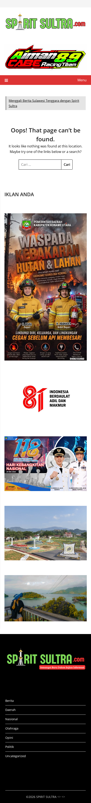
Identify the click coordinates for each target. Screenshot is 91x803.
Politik (9, 747)
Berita (9, 701)
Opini (9, 738)
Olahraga (11, 728)
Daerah (10, 710)
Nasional (11, 719)
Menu (82, 80)
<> (63, 797)
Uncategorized (15, 756)
